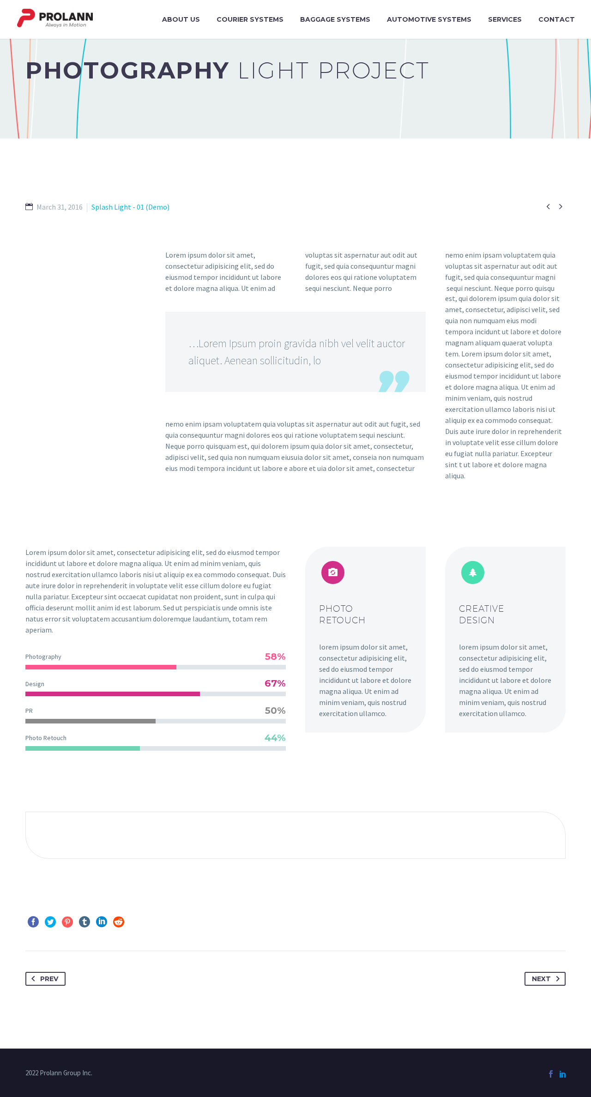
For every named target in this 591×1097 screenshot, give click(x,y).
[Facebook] (33, 922)
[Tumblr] (84, 922)
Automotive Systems (429, 19)
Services (505, 19)
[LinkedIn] (101, 922)
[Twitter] (50, 922)
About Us (181, 19)
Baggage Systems (335, 19)
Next (541, 979)
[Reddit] (118, 922)
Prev (49, 979)
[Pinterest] (67, 922)
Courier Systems (250, 19)
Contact (556, 19)
